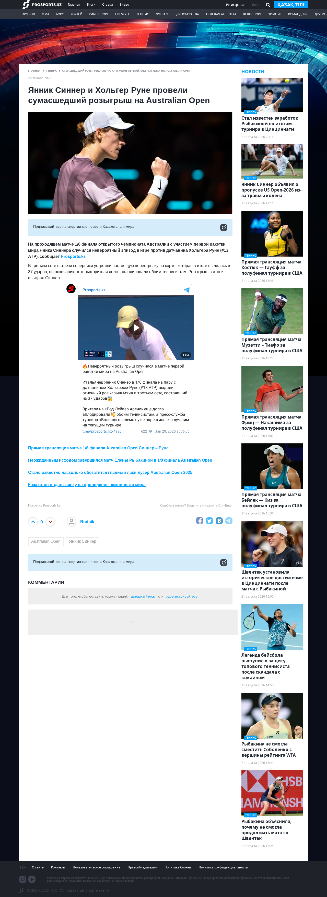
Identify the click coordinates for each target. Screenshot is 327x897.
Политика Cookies (178, 867)
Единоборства (186, 14)
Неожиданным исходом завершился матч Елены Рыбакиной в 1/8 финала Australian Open (120, 460)
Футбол (28, 14)
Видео (124, 4)
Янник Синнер (82, 541)
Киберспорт (99, 14)
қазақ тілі (291, 5)
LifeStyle (122, 14)
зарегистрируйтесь (181, 596)
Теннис (142, 14)
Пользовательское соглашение (96, 867)
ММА (45, 14)
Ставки (107, 4)
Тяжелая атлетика (221, 14)
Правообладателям (142, 867)
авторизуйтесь (143, 596)
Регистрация (236, 5)
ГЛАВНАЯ (34, 70)
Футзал (162, 14)
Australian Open (46, 541)
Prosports (70, 256)
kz (83, 256)
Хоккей (76, 14)
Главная (74, 4)
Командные (298, 14)
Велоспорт (252, 14)
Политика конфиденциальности (223, 867)
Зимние (275, 14)
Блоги (91, 4)
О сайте (38, 867)
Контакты (58, 867)
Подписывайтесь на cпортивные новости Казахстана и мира (83, 226)
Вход (255, 5)
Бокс (60, 14)
